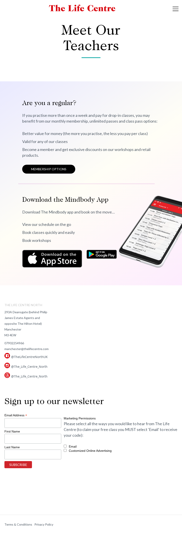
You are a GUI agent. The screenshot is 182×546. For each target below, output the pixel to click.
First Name (12, 431)
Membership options (48, 169)
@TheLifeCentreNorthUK (29, 357)
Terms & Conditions (18, 524)
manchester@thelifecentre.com (26, 349)
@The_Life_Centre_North (29, 366)
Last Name (12, 447)
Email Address (15, 415)
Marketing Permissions (80, 418)
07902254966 (14, 343)
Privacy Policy (43, 524)
